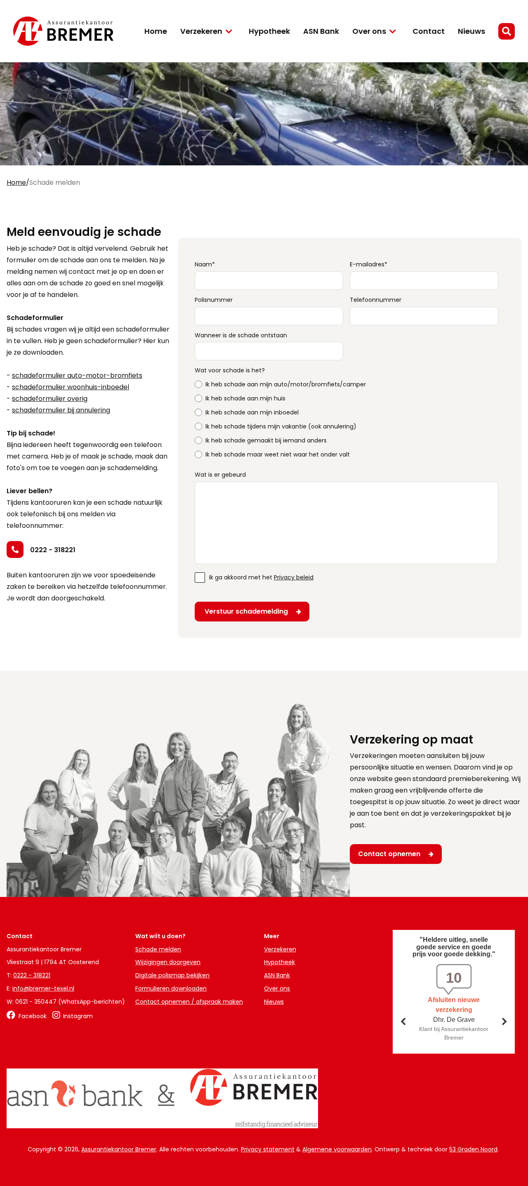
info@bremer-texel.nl (43, 988)
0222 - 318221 (52, 550)
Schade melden (158, 949)
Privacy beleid (294, 577)
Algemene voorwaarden (337, 1149)
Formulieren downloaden (171, 988)
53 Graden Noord (473, 1149)
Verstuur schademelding (246, 611)
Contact (428, 31)
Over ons (369, 31)
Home (155, 31)
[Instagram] (72, 1016)
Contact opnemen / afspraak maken (189, 1002)
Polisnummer (214, 300)
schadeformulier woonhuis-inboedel (70, 387)
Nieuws (471, 31)
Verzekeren (201, 31)
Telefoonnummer (375, 300)
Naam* (205, 264)
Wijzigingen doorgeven (167, 962)
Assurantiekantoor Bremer (118, 1149)
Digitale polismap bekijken (172, 975)
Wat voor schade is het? (230, 370)
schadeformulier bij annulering (61, 410)
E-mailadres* (368, 264)
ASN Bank (321, 31)
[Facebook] (27, 1016)
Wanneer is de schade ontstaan (241, 335)
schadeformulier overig (49, 398)
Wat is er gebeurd (220, 474)
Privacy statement (268, 1149)
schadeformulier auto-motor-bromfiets (77, 375)
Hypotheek (269, 31)
